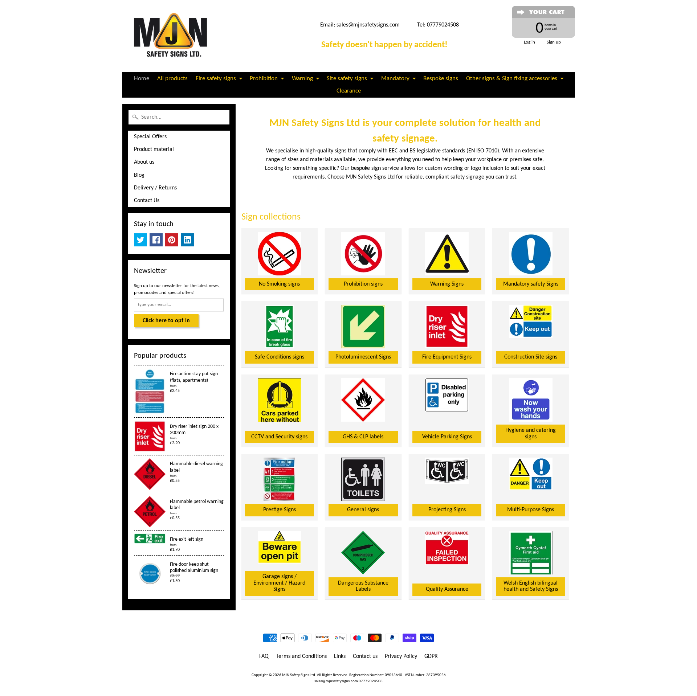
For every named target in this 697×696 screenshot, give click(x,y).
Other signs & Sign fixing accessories (511, 78)
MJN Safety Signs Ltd (298, 675)
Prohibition (264, 78)
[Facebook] (156, 239)
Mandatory (395, 78)
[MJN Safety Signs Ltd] (173, 36)
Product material (154, 149)
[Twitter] (140, 239)
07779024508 (371, 681)
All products (172, 78)
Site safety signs (347, 78)
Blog (139, 175)
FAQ (264, 656)
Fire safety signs (216, 78)
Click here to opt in (166, 321)
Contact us (365, 656)
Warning (302, 78)
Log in (529, 42)
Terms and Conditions (301, 656)
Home (141, 78)
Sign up (554, 42)
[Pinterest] (171, 239)
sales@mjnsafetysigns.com (368, 25)
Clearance (349, 91)
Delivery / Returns (155, 188)
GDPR (431, 656)
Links (340, 656)
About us (144, 162)
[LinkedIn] (187, 239)
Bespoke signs (440, 78)
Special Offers (150, 137)
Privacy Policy (401, 656)
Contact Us (146, 201)
